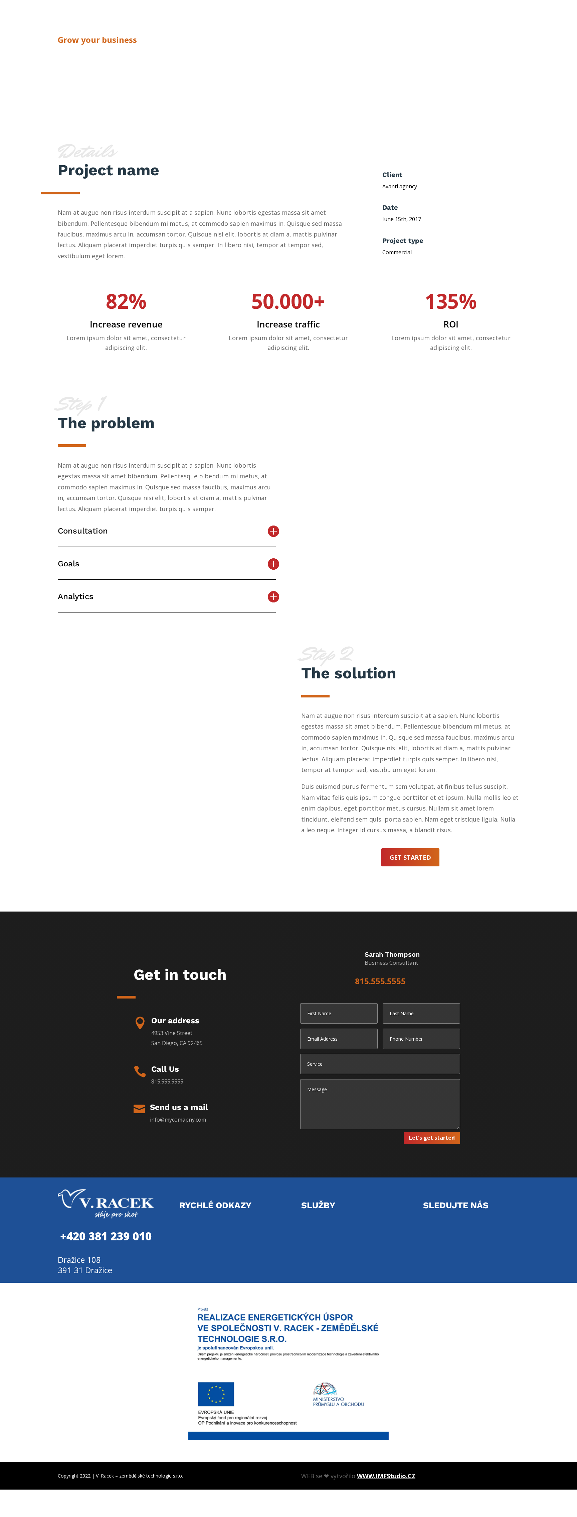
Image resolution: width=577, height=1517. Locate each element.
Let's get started (432, 1137)
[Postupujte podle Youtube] (445, 1226)
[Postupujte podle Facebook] (429, 1226)
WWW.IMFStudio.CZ (386, 1476)
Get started (410, 857)
